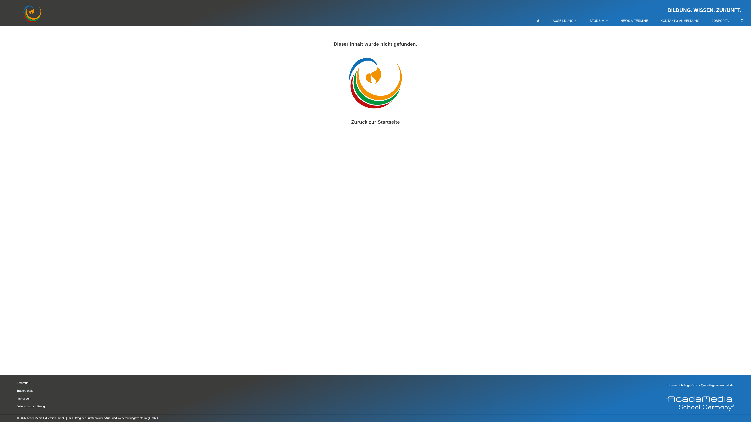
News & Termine (634, 20)
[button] (575, 21)
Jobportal (721, 20)
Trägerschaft (25, 390)
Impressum (24, 398)
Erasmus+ (23, 382)
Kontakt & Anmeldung (680, 20)
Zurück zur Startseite (375, 122)
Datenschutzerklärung (31, 406)
